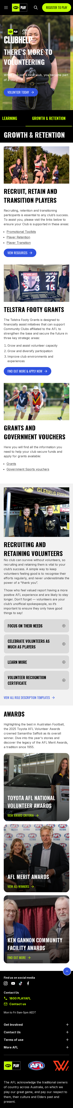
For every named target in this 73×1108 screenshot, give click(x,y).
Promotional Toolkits (21, 232)
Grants (11, 464)
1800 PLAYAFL (20, 998)
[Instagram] (5, 984)
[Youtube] (13, 984)
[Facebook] (28, 984)
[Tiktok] (20, 984)
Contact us (17, 1004)
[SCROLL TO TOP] (67, 971)
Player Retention (18, 237)
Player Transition (19, 243)
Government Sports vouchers (28, 469)
